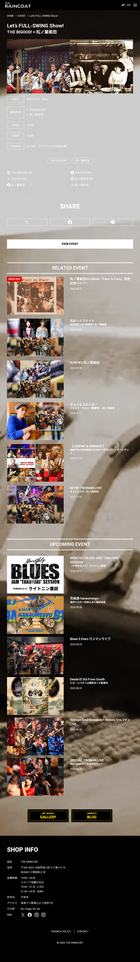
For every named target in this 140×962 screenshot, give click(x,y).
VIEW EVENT (70, 244)
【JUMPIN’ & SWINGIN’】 (99, 449)
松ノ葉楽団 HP (84, 178)
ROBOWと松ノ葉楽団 (84, 362)
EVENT (22, 15)
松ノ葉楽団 (82, 160)
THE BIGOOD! (59, 160)
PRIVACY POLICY (61, 931)
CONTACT (83, 931)
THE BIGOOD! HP (21, 172)
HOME (10, 15)
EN (128, 5)
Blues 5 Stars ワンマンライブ (90, 639)
